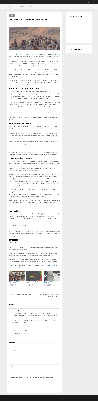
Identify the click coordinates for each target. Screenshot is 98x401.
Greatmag (23, 398)
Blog (14, 6)
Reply (57, 310)
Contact (29, 6)
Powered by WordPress (12, 398)
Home (8, 6)
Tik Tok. (15, 54)
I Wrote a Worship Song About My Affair (20, 294)
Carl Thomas (12, 21)
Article (12, 15)
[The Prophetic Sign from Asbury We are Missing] (17, 275)
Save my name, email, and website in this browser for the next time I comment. (32, 377)
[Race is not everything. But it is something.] (52, 275)
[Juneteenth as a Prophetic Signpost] (34, 275)
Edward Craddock (17, 310)
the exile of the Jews (52, 265)
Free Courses (21, 6)
